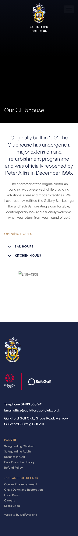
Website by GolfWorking (20, 514)
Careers (9, 500)
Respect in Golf (14, 456)
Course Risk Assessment (20, 484)
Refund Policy (13, 467)
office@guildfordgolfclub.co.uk (36, 410)
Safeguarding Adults (17, 451)
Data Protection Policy (19, 462)
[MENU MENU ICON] (69, 9)
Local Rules (12, 495)
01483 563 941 (32, 404)
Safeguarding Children (19, 446)
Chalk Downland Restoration (23, 489)
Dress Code (12, 505)
